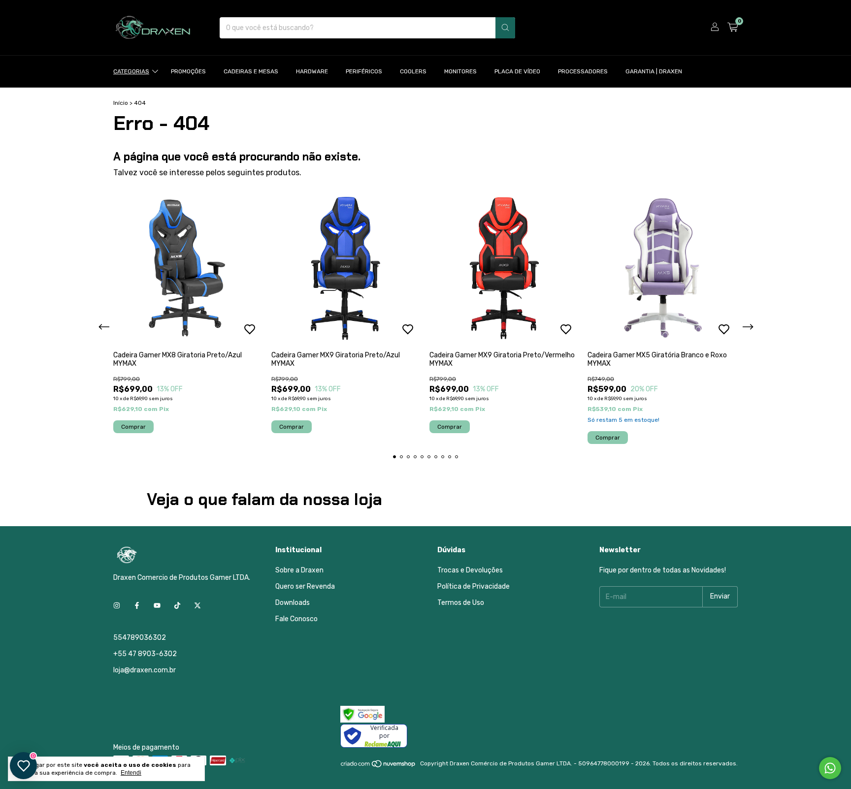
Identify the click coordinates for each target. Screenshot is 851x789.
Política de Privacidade (473, 586)
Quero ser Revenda (305, 586)
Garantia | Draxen (653, 71)
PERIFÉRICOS (364, 71)
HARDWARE (312, 71)
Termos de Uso (460, 603)
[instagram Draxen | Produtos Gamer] (116, 605)
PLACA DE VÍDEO (517, 71)
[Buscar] (505, 27)
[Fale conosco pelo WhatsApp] (830, 768)
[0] (732, 27)
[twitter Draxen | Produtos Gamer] (197, 605)
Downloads (292, 603)
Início (120, 102)
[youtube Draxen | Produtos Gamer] (157, 605)
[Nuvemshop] (378, 765)
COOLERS (413, 71)
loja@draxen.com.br (144, 670)
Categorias (131, 71)
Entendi (131, 772)
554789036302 (139, 637)
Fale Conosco (296, 619)
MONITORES (460, 71)
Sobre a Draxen (299, 570)
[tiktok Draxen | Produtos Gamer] (177, 605)
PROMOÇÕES (188, 71)
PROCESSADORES (583, 71)
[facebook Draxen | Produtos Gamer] (136, 605)
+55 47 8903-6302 (145, 654)
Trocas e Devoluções (470, 570)
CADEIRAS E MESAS (251, 71)
